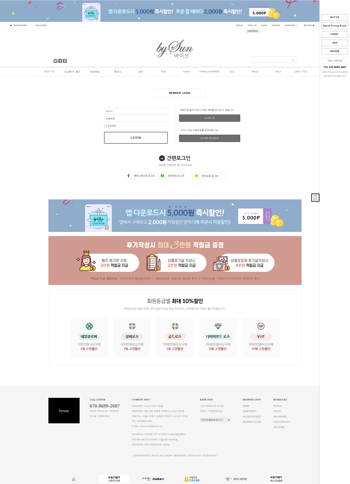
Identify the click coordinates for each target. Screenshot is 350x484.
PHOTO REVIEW (281, 422)
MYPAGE (290, 25)
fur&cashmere (210, 72)
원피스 (118, 72)
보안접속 (111, 126)
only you (301, 72)
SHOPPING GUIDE (252, 422)
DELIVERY (279, 427)
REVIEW (334, 51)
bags (255, 72)
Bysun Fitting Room (335, 26)
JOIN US (252, 25)
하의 (163, 72)
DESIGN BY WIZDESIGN (202, 455)
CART (264, 25)
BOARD (308, 25)
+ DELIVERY (40, 25)
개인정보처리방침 (251, 417)
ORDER (276, 25)
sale (278, 72)
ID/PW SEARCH (209, 138)
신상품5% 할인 (72, 72)
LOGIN (239, 25)
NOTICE (334, 17)
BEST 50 (49, 72)
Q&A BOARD (280, 417)
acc (232, 72)
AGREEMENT (250, 411)
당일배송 (95, 72)
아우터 (186, 72)
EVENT (335, 34)
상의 (140, 72)
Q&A (334, 43)
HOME (246, 406)
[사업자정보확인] (177, 434)
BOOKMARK (20, 25)
